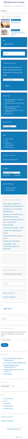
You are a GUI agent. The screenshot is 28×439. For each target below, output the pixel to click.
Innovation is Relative (11, 241)
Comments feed (9, 145)
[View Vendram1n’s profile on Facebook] (5, 44)
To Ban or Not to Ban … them (13, 228)
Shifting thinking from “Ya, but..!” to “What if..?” (14, 111)
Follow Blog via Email (10, 63)
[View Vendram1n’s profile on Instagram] (9, 44)
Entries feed (8, 143)
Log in (6, 141)
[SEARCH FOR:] (14, 54)
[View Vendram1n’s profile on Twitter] (7, 44)
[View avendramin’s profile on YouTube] (10, 44)
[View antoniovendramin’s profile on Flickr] (12, 44)
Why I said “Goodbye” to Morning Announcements (14, 100)
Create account (9, 139)
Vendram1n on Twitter (9, 155)
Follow (7, 86)
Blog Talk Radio (10, 190)
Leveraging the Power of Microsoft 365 (14, 103)
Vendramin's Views (14, 2)
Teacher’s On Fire (11, 188)
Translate (17, 175)
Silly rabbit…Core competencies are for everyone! (11, 246)
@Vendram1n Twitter (9, 293)
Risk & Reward (15, 22)
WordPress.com (9, 147)
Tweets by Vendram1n (10, 159)
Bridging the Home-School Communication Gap (12, 107)
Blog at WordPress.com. (14, 429)
